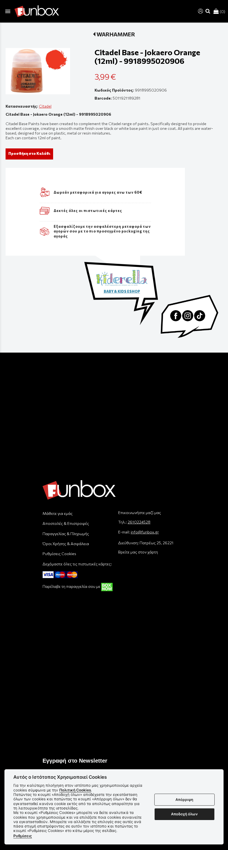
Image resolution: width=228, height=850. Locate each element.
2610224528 (139, 522)
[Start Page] (36, 11)
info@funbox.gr (145, 532)
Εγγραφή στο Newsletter (75, 761)
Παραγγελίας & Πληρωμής (66, 533)
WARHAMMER (115, 34)
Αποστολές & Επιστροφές (66, 523)
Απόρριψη (184, 799)
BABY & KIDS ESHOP (122, 291)
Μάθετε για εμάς (58, 513)
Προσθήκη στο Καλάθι (29, 153)
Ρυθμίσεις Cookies (59, 553)
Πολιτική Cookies (75, 790)
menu (7, 11)
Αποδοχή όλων (184, 814)
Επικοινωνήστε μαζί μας (139, 512)
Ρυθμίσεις (22, 836)
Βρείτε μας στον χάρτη (138, 552)
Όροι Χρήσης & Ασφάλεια (66, 543)
